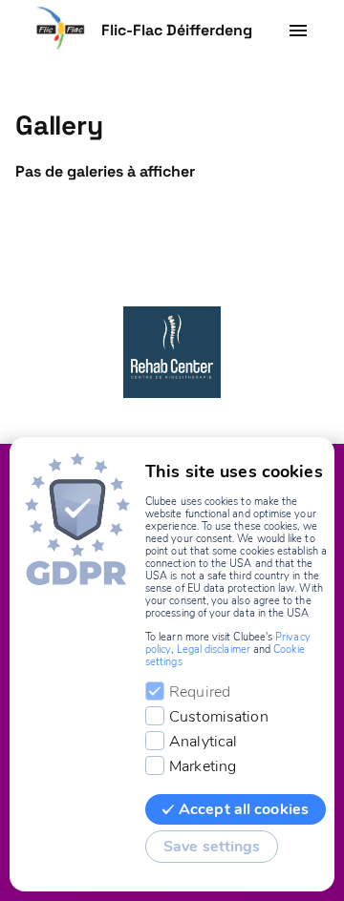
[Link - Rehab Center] (172, 352)
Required (199, 692)
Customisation (219, 716)
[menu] (298, 30)
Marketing (202, 766)
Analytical (203, 741)
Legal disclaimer (213, 649)
